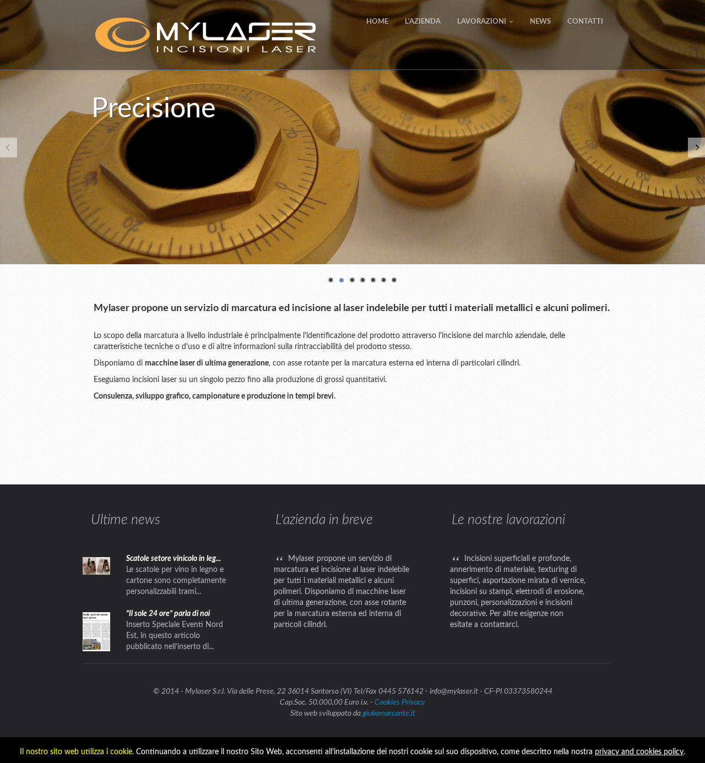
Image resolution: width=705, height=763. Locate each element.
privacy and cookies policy (639, 752)
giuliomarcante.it (388, 713)
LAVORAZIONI (482, 21)
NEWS (540, 21)
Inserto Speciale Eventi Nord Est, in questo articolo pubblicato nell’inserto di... (174, 636)
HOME (377, 21)
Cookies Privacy (400, 702)
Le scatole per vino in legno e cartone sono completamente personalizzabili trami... (176, 581)
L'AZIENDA (423, 21)
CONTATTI (585, 21)
